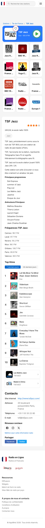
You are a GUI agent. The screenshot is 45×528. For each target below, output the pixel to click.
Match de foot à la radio (11, 487)
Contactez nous (8, 511)
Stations (6, 23)
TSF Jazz (29, 23)
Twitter (22, 442)
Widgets (5, 484)
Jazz (8, 136)
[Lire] (37, 34)
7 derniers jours (13, 267)
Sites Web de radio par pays (13, 490)
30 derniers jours (29, 267)
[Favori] (16, 28)
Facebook (11, 442)
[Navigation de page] (40, 3)
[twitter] (18, 428)
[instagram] (13, 428)
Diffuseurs (6, 481)
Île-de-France (17, 23)
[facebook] (7, 428)
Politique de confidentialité (12, 502)
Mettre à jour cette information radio (19, 433)
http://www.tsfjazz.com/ (29, 398)
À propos (5, 508)
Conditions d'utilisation (10, 505)
